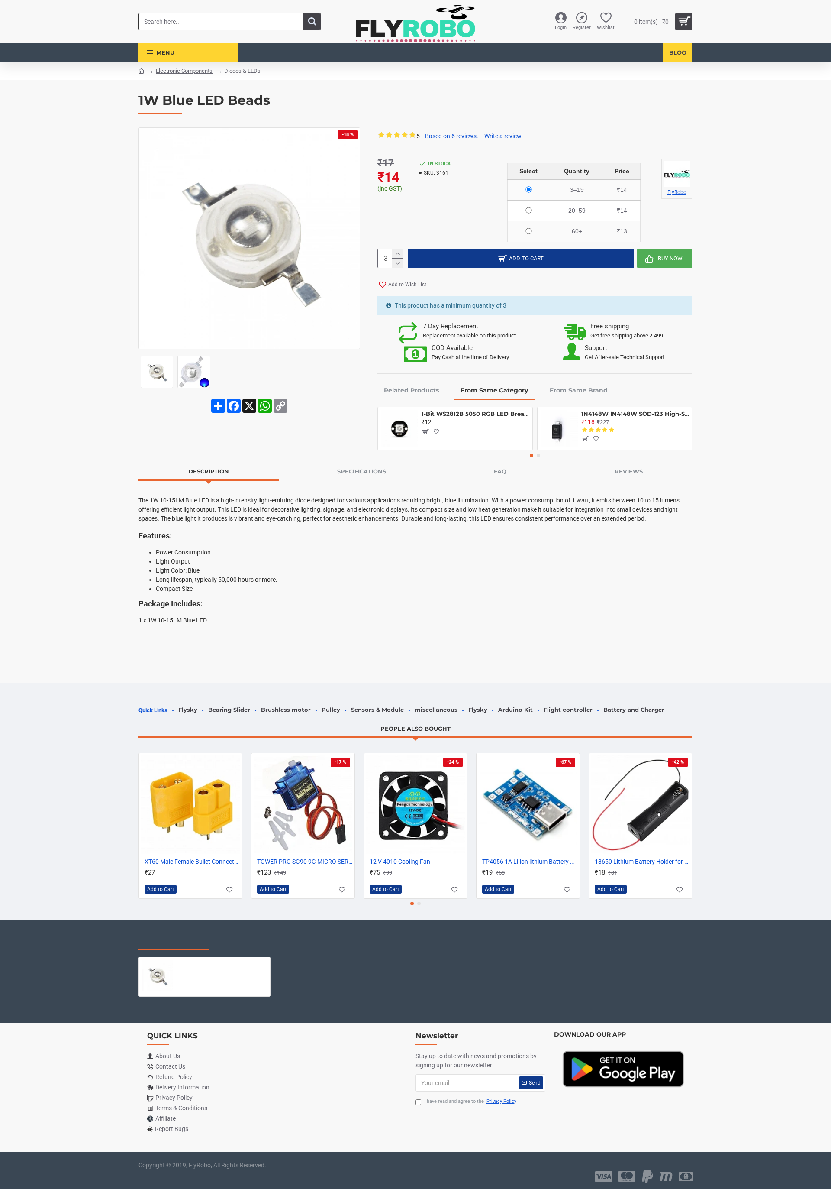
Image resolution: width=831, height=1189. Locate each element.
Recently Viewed (174, 941)
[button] (531, 455)
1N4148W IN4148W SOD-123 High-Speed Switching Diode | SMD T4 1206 (635, 413)
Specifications (361, 471)
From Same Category (494, 390)
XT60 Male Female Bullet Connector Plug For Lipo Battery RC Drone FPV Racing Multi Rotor (192, 861)
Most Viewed (246, 941)
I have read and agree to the (470, 1101)
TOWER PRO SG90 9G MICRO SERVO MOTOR (304, 861)
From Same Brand (579, 390)
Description (208, 471)
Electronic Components (184, 71)
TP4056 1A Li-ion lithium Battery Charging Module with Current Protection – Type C (529, 861)
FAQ (500, 471)
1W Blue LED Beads (205, 963)
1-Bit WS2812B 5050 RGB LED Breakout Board (475, 413)
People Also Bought (415, 728)
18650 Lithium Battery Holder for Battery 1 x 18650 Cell (642, 861)
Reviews (629, 471)
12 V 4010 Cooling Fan (400, 861)
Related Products (411, 390)
